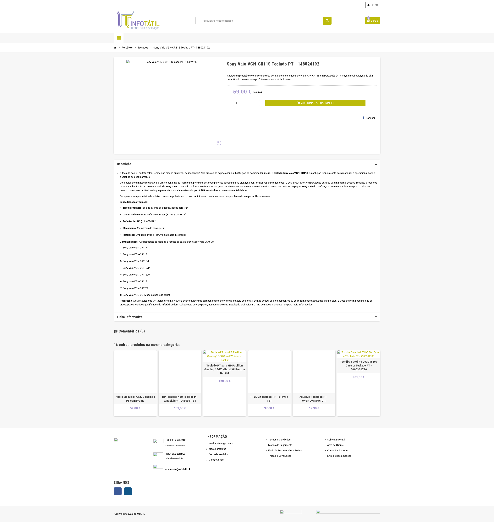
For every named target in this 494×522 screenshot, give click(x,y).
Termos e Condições (279, 439)
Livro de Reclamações (339, 455)
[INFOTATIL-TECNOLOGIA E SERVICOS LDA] (138, 20)
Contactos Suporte (337, 450)
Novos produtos (217, 448)
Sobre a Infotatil (336, 439)
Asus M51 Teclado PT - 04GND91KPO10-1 (314, 398)
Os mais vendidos (218, 454)
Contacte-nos (216, 459)
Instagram (128, 491)
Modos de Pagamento (221, 443)
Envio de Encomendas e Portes (285, 450)
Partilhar (370, 117)
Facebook (118, 491)
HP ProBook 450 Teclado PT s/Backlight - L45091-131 (180, 398)
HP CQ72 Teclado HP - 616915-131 (269, 398)
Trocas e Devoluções (279, 455)
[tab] (247, 164)
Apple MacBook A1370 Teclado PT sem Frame (135, 398)
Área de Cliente (335, 445)
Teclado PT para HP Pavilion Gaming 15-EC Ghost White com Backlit (224, 369)
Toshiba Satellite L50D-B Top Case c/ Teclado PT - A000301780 (358, 365)
